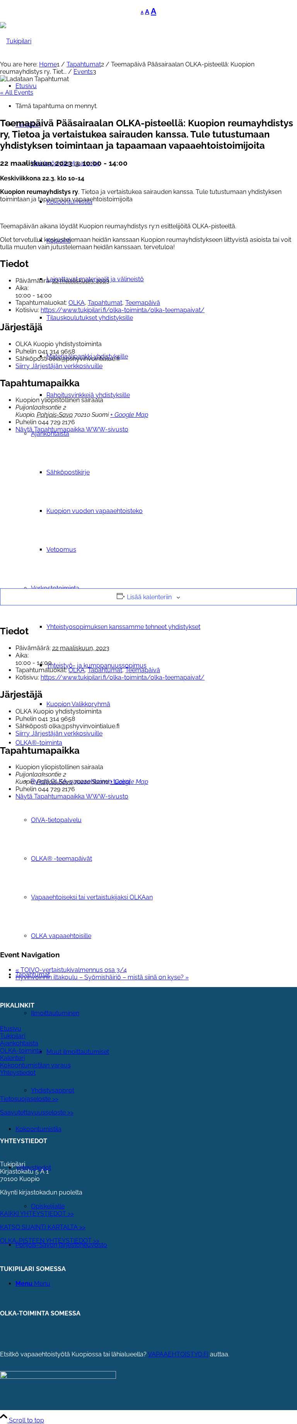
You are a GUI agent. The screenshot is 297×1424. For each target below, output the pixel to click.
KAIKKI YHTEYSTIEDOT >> (37, 1213)
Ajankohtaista (19, 1043)
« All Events (16, 92)
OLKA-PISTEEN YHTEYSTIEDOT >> (49, 1240)
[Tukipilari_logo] (15, 41)
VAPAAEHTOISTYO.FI (178, 1354)
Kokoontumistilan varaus (35, 1065)
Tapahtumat (105, 302)
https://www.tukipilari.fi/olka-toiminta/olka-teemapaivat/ (123, 310)
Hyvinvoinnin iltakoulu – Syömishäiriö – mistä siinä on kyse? (102, 977)
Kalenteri (12, 1058)
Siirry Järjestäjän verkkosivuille (58, 366)
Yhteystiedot (18, 1072)
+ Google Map (129, 414)
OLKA (76, 302)
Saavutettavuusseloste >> (36, 1112)
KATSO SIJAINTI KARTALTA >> (42, 1227)
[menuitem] (171, 627)
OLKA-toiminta (21, 1050)
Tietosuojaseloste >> (29, 1099)
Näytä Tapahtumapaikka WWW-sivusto (71, 429)
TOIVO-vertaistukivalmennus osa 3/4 (71, 970)
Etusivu (10, 1028)
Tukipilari (12, 1036)
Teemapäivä (142, 302)
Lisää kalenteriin (149, 597)
